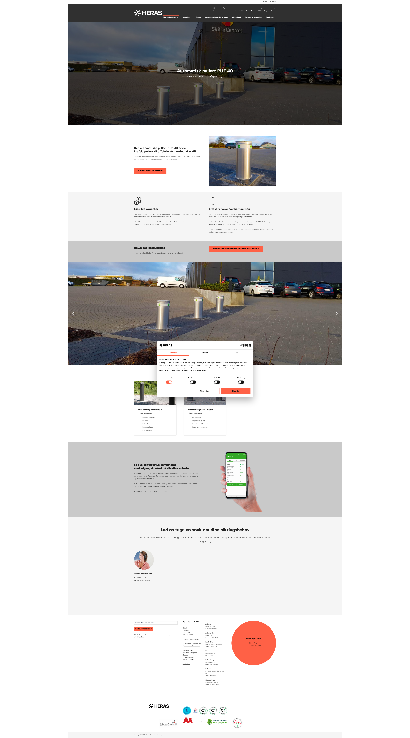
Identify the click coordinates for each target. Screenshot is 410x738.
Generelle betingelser (190, 652)
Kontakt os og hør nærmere (150, 171)
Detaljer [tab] (205, 352)
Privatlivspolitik (188, 657)
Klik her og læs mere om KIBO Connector (150, 491)
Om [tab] (237, 352)
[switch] (193, 382)
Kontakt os (186, 664)
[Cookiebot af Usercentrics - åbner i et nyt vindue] (241, 345)
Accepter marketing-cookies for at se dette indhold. (236, 249)
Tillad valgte (204, 391)
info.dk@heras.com (143, 581)
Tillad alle (235, 391)
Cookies (185, 655)
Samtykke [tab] (173, 352)
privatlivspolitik (139, 637)
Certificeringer (188, 650)
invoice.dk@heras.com (192, 646)
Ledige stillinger (188, 659)
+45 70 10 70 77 (143, 577)
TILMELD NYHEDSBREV (143, 629)
